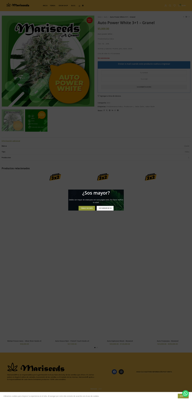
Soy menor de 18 (105, 208)
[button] (185, 393)
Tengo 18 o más (87, 208)
